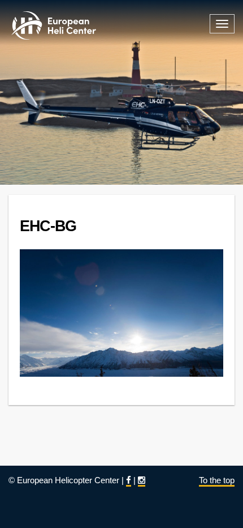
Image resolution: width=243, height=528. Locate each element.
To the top (217, 480)
